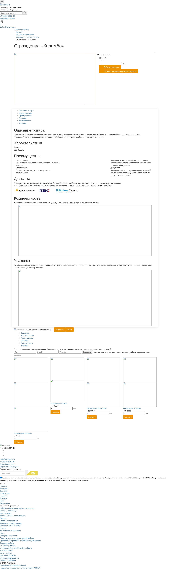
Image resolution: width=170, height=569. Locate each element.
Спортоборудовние (8, 560)
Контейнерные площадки (10, 530)
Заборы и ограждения (9, 520)
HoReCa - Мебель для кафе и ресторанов (17, 508)
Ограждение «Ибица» (23, 433)
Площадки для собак (8, 535)
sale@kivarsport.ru (7, 18)
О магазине (4, 493)
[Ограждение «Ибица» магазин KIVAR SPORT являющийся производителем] (30, 394)
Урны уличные (6, 553)
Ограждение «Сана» (59, 403)
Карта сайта (5, 503)
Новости (3, 486)
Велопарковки (5, 513)
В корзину (18, 442)
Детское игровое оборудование (13, 515)
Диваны (3, 518)
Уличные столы (6, 550)
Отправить (87, 352)
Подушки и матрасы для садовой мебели (17, 538)
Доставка (3, 491)
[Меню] (2, 1)
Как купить (4, 488)
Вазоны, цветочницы (8, 510)
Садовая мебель (7, 543)
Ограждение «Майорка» (97, 408)
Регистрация (10, 27)
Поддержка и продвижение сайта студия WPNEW (20, 568)
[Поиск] (25, 13)
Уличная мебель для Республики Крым (16, 548)
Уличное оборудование (9, 558)
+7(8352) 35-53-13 (7, 16)
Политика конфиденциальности (13, 565)
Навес (2, 533)
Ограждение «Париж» (132, 408)
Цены (2, 500)
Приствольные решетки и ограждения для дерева (20, 540)
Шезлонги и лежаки (8, 555)
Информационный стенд (10, 525)
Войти (2, 27)
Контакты (3, 498)
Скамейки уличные (7, 545)
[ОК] (26, 473)
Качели (3, 528)
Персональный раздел (9, 466)
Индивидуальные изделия (10, 523)
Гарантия (4, 495)
